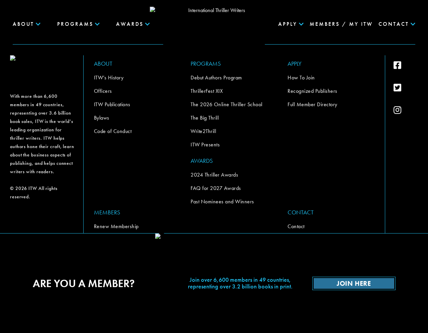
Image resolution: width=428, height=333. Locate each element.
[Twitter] (406, 87)
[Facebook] (406, 65)
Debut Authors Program (216, 77)
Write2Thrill (203, 131)
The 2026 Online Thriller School (226, 104)
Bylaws (101, 117)
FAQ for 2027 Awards (216, 188)
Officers (103, 90)
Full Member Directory (312, 104)
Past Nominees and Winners (222, 201)
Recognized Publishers (312, 90)
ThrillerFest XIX (207, 90)
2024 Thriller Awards (214, 174)
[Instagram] (406, 110)
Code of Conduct (113, 131)
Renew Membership (116, 226)
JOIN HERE (354, 283)
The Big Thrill (205, 117)
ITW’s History (109, 77)
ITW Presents (205, 144)
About (23, 23)
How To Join (301, 77)
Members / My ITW (341, 23)
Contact (296, 226)
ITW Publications (112, 104)
